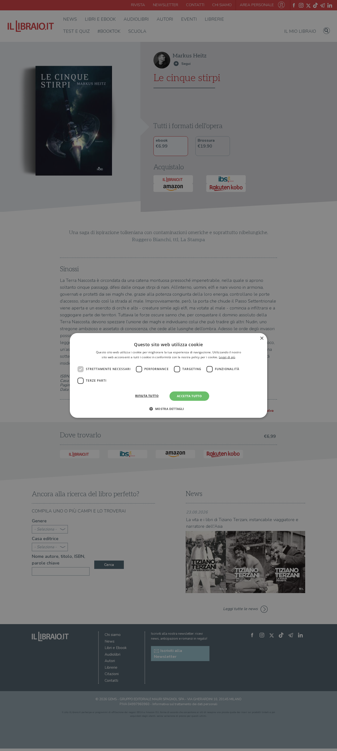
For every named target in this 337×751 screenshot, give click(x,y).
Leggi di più (227, 357)
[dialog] (168, 375)
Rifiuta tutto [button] (147, 396)
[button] (168, 409)
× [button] (261, 338)
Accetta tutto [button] (189, 396)
